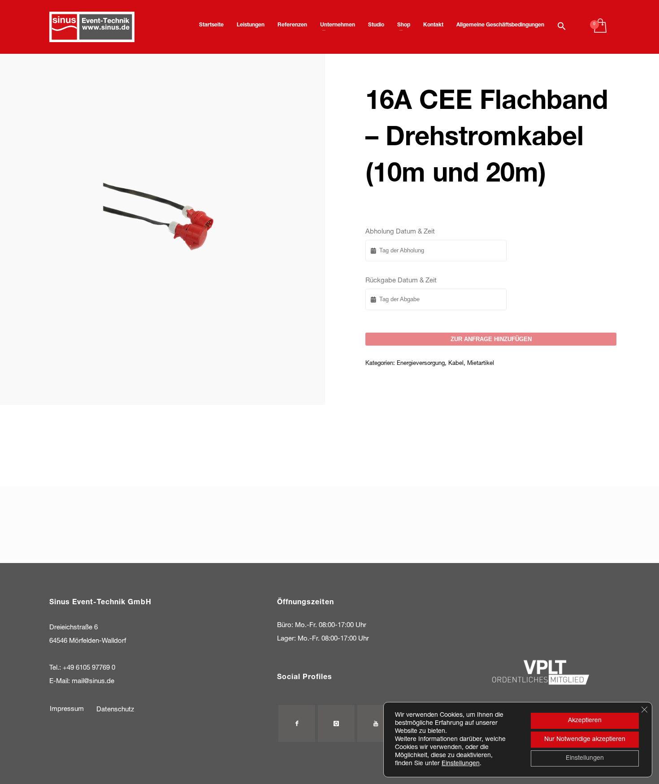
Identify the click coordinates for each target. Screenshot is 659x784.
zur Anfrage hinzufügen (491, 339)
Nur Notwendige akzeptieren (584, 739)
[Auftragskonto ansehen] (600, 26)
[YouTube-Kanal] (375, 723)
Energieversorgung (421, 364)
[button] (562, 27)
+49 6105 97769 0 (89, 668)
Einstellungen (461, 764)
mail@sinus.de (93, 681)
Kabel (456, 364)
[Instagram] (336, 723)
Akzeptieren (585, 721)
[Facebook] (296, 723)
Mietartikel (480, 364)
